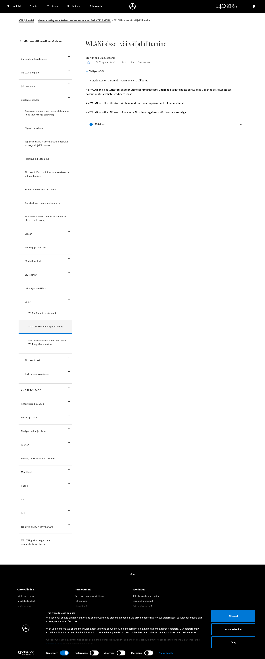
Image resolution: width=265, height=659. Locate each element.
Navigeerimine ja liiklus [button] (33, 431)
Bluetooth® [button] (31, 274)
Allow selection (233, 629)
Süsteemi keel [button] (32, 360)
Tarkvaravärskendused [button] (37, 374)
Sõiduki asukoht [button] (33, 261)
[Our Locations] (253, 6)
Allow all (233, 616)
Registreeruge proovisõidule (90, 596)
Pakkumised (81, 601)
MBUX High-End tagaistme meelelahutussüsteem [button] (35, 542)
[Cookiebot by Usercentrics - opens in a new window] (26, 653)
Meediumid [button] (27, 472)
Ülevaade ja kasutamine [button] (34, 59)
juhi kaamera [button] (28, 86)
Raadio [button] (25, 485)
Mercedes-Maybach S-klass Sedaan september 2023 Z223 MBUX (74, 20)
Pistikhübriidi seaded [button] (32, 403)
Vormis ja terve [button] (29, 417)
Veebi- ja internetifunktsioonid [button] (38, 458)
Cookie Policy (54, 643)
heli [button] (23, 513)
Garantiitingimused (142, 601)
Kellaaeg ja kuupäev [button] (35, 247)
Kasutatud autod (26, 601)
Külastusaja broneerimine (145, 596)
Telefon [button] (25, 444)
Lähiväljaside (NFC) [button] (35, 288)
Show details (166, 653)
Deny (233, 642)
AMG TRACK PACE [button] (31, 390)
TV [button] (22, 499)
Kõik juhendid (26, 20)
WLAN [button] (28, 302)
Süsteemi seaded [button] (30, 100)
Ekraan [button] (28, 233)
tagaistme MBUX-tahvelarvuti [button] (37, 526)
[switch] (94, 652)
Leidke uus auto (25, 596)
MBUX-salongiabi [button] (30, 72)
